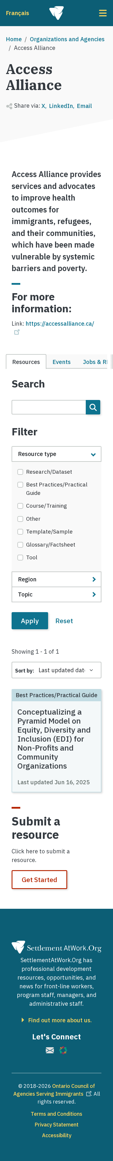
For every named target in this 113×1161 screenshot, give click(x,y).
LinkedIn (61, 106)
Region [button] (27, 579)
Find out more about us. (60, 1020)
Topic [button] (25, 594)
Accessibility (56, 1135)
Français (17, 13)
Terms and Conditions (56, 1113)
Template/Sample (49, 531)
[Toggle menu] (90, 13)
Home (14, 39)
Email (84, 106)
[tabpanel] (56, 503)
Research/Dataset (49, 471)
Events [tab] (61, 362)
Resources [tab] (26, 362)
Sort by (24, 670)
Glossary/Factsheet (50, 544)
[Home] (56, 13)
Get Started (39, 879)
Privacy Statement (56, 1124)
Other (33, 518)
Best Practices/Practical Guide (57, 488)
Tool (31, 557)
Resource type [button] (37, 454)
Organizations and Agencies (67, 39)
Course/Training (46, 505)
